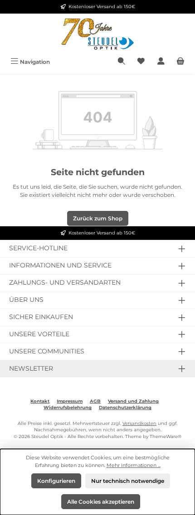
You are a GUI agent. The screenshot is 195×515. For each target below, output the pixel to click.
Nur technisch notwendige (127, 480)
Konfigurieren (56, 480)
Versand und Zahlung (133, 401)
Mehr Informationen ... (134, 465)
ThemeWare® (165, 436)
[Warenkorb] (180, 61)
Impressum (70, 401)
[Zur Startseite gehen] (97, 34)
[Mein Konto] (161, 61)
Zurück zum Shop (97, 218)
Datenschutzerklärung (125, 407)
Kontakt (39, 401)
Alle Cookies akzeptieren (100, 501)
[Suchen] (122, 61)
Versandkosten (139, 423)
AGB (95, 401)
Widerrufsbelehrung (68, 407)
